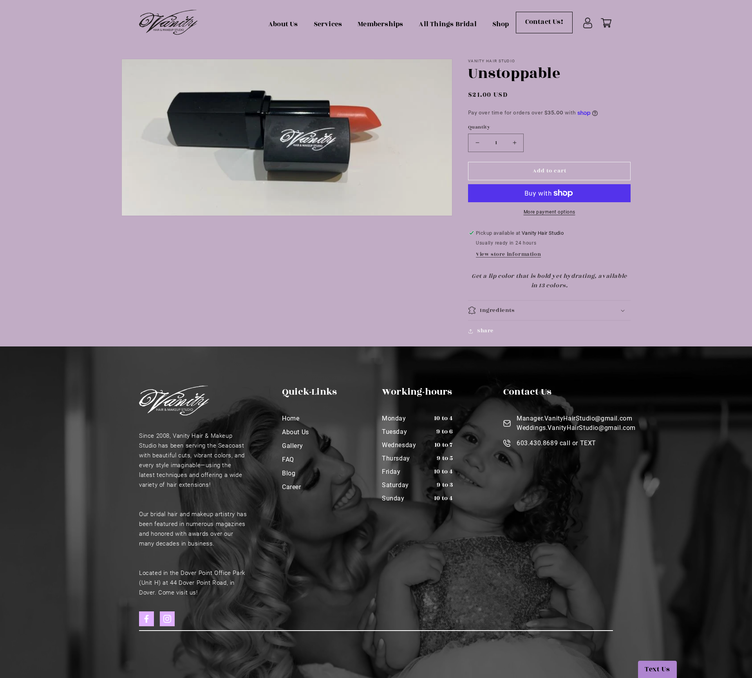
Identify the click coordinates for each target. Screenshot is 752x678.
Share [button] (485, 331)
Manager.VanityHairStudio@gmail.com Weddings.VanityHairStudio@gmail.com (576, 423)
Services (328, 24)
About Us (283, 24)
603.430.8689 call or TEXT (556, 443)
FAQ (288, 459)
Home (290, 418)
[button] (549, 310)
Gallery (292, 446)
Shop (500, 24)
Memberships (380, 24)
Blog (288, 473)
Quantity (479, 127)
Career (291, 487)
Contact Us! (544, 22)
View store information (508, 254)
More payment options (549, 212)
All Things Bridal (447, 24)
